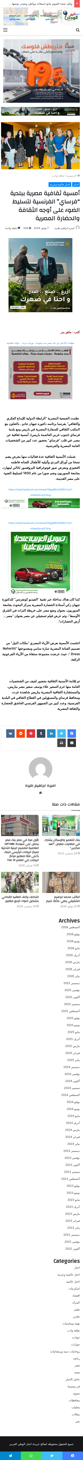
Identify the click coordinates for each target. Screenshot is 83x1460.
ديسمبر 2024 (71, 1067)
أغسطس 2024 (70, 1095)
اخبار (76, 184)
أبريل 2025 (73, 1039)
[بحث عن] (78, 29)
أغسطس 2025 (70, 1011)
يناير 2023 (73, 1227)
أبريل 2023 (73, 1206)
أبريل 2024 (73, 1122)
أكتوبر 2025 (72, 997)
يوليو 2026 (73, 934)
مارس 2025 (72, 1046)
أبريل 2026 (73, 955)
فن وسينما (74, 1386)
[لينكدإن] (51, 733)
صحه (77, 1372)
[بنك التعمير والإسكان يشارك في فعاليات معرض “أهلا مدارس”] (61, 825)
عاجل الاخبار (73, 1379)
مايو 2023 (73, 1199)
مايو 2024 (73, 1116)
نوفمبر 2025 (72, 990)
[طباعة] (61, 743)
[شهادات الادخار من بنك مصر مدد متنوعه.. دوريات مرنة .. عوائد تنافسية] (40, 372)
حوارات (75, 1344)
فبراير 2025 (72, 1053)
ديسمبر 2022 (71, 1234)
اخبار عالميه (73, 1281)
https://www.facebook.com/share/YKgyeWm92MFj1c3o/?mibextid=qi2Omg (40, 492)
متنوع (76, 1393)
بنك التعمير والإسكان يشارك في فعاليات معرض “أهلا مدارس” (62, 844)
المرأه (76, 1302)
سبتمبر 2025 (72, 1004)
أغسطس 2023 (70, 1178)
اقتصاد (76, 1295)
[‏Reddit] (20, 733)
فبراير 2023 (72, 1220)
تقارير (76, 1316)
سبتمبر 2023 (72, 1171)
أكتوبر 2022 (72, 1248)
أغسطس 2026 (70, 927)
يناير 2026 (73, 976)
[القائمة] (5, 29)
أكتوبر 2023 (72, 1164)
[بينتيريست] (31, 733)
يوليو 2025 (73, 1018)
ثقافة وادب (58, 175)
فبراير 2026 (72, 969)
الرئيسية (72, 175)
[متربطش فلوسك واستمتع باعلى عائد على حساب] (41, 70)
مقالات (76, 1414)
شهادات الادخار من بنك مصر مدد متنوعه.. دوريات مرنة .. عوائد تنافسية (40, 342)
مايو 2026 (73, 948)
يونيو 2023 (73, 1192)
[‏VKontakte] (10, 733)
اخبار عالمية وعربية (60, 184)
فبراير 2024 (72, 1136)
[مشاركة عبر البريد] (71, 743)
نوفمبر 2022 (72, 1241)
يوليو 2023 (73, 1185)
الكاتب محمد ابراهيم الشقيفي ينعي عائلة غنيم (63, 899)
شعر (77, 1365)
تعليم (77, 1309)
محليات (76, 1407)
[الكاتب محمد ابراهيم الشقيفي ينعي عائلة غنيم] (61, 882)
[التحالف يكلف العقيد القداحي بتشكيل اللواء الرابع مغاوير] (20, 882)
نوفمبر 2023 (72, 1157)
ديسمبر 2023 (71, 1150)
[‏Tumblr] (41, 733)
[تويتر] (61, 733)
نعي (77, 1421)
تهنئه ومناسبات (71, 1323)
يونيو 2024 (73, 1109)
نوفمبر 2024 (72, 1074)
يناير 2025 (73, 1060)
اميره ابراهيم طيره (64, 228)
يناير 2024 (73, 1143)
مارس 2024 (72, 1129)
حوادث (76, 1337)
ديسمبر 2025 (71, 983)
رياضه (76, 1358)
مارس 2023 (72, 1213)
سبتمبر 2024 (72, 1088)
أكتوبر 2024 (72, 1081)
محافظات (74, 1400)
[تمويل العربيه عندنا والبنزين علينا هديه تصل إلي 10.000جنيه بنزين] (40, 503)
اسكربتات (74, 1288)
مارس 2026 (72, 962)
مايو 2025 (73, 1032)
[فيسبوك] (71, 733)
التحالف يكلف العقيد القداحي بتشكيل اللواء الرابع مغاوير (20, 899)
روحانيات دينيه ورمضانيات (65, 1351)
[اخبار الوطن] (41, 16)
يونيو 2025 (73, 1025)
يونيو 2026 (73, 941)
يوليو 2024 (73, 1102)
